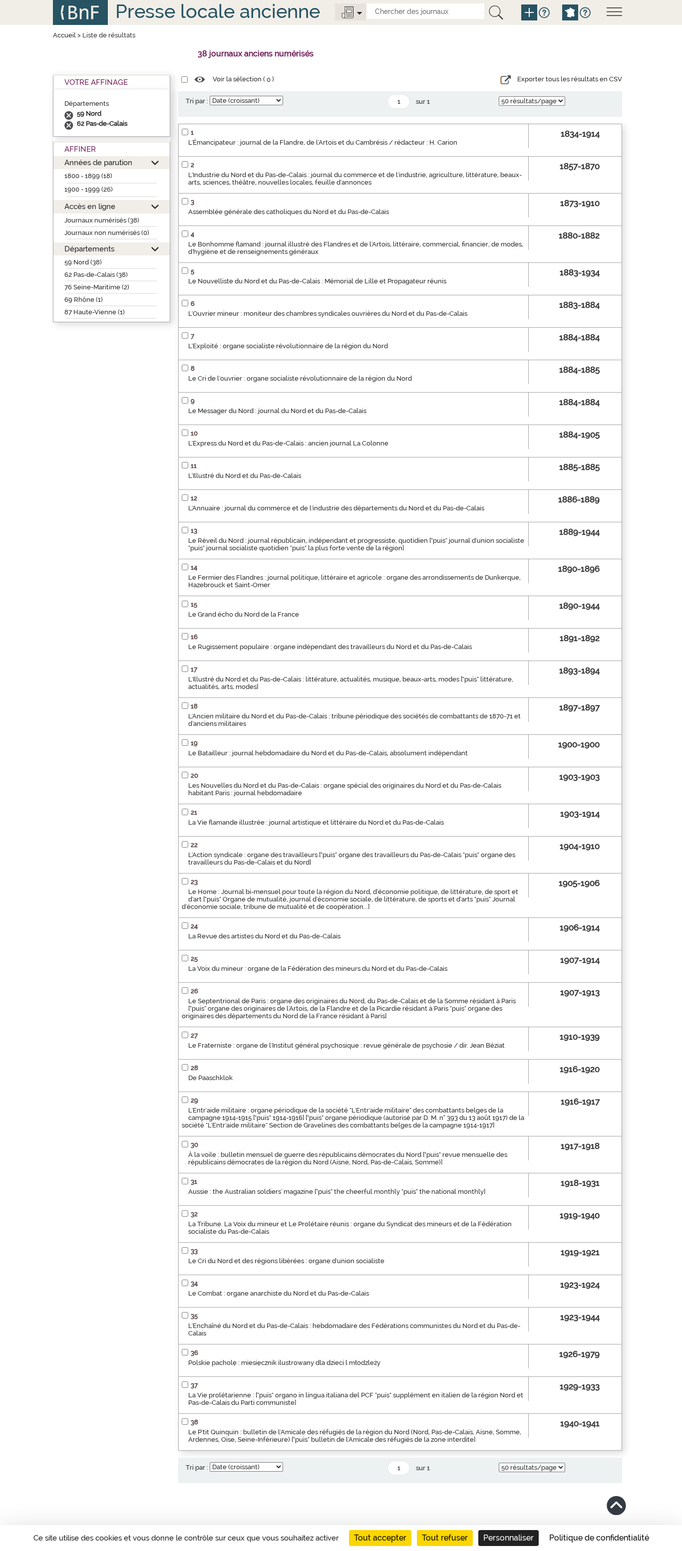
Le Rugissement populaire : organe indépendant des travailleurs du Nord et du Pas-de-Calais (330, 647)
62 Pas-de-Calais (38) (96, 274)
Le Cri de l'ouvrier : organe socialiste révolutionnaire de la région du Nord (300, 378)
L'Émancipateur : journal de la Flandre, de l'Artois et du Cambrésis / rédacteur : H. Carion (322, 142)
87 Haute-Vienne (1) (94, 312)
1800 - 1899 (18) (88, 176)
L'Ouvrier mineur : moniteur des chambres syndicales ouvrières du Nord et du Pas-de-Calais (327, 313)
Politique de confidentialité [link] (599, 1538)
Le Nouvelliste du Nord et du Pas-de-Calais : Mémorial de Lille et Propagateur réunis (317, 281)
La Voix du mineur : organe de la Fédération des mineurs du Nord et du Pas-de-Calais (317, 968)
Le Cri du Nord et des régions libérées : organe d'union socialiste (286, 1261)
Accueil (64, 35)
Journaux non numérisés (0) (106, 232)
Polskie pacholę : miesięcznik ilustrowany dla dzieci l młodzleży (284, 1362)
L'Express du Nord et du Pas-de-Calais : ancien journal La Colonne (288, 443)
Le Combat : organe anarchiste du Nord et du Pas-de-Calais (278, 1293)
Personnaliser (508, 1538)
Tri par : (197, 101)
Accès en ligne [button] (89, 206)
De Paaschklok (210, 1078)
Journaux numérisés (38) (101, 220)
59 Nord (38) (83, 262)
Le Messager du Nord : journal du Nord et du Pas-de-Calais (277, 411)
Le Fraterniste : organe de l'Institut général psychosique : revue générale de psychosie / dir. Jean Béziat (346, 1045)
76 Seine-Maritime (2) (96, 287)
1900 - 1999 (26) (88, 189)
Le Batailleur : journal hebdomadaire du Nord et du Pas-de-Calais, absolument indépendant (328, 753)
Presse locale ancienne (217, 11)
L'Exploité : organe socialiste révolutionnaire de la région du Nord (288, 346)
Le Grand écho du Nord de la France (243, 614)
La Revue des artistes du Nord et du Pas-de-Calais (264, 936)
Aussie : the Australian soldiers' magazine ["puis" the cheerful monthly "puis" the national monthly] (336, 1191)
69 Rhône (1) (83, 299)
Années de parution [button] (98, 162)
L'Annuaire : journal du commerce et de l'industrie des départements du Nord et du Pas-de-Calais (336, 508)
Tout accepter (380, 1538)
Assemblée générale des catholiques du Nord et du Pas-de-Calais (288, 212)
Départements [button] (89, 248)
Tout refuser (445, 1538)
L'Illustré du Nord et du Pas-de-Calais (244, 475)
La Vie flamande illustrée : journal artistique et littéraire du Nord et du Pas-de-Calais (316, 822)
